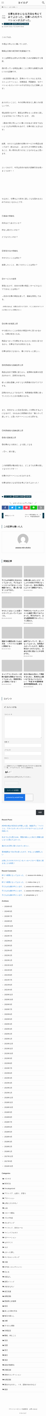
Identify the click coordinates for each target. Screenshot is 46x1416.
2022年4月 (8, 950)
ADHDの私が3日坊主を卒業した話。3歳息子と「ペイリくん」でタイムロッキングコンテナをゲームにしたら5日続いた (23, 828)
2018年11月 (8, 1102)
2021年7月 (8, 980)
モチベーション (10, 1237)
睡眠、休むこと (10, 1335)
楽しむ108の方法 (10, 1311)
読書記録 (7, 1370)
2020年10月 (8, 999)
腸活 (6, 1355)
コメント (8, 714)
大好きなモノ (9, 1286)
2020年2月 (8, 1034)
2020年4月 (8, 1024)
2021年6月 (8, 985)
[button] (5, 508)
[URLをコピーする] (41, 508)
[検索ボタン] (43, 2)
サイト (6, 758)
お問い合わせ (33, 1409)
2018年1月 (8, 1151)
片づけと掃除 (9, 1326)
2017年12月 (8, 1156)
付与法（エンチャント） (13, 1267)
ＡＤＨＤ (7, 1179)
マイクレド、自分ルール (13, 1228)
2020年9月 (8, 1004)
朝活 (6, 1306)
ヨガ (6, 1247)
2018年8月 (8, 1117)
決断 (6, 1321)
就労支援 (7, 1291)
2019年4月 (8, 1078)
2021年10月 (8, 965)
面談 (6, 1389)
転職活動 (25, 24)
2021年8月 (8, 975)
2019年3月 (8, 1083)
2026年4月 (8, 906)
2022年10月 (8, 926)
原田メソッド (9, 1282)
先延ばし (7, 1277)
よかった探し (8, 24)
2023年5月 (8, 921)
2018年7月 (8, 1122)
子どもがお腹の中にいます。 (13, 886)
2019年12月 (8, 1044)
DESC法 (7, 1183)
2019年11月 (8, 1048)
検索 (40, 812)
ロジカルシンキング (11, 1257)
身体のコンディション (12, 1375)
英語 (6, 1360)
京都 (6, 1262)
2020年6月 (8, 1014)
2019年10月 (8, 1053)
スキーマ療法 (9, 1213)
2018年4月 (8, 1137)
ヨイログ (23, 3)
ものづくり (8, 1242)
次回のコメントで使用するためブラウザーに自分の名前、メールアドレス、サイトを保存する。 (24, 766)
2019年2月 (8, 1088)
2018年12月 (8, 1098)
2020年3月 (8, 1029)
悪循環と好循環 (17, 24)
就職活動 (7, 1296)
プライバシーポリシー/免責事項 (18, 1409)
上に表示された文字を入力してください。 (18, 777)
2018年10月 (8, 1107)
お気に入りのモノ (11, 1203)
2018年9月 (8, 1112)
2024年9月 (8, 911)
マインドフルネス (11, 1233)
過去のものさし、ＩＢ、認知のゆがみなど (20, 1384)
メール (7, 750)
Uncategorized (9, 1188)
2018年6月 (8, 1127)
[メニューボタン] (2, 2)
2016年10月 (8, 1166)
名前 (6, 742)
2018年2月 (8, 1146)
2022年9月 (8, 931)
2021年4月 (8, 990)
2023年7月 (8, 916)
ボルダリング (9, 1223)
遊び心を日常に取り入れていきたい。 (16, 846)
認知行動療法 (9, 1365)
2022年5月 (8, 945)
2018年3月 (8, 1142)
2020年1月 (8, 1039)
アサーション (9, 1198)
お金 (6, 1208)
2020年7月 (8, 1009)
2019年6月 (8, 1073)
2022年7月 (8, 936)
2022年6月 (8, 941)
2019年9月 (8, 1058)
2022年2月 (8, 955)
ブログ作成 (8, 1218)
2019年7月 (8, 1068)
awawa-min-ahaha (23, 548)
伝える (6, 1272)
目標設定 (7, 1331)
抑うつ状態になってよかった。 (13, 875)
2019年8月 (8, 1063)
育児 (6, 1350)
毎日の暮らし (9, 1316)
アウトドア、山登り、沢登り (15, 1193)
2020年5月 (8, 1019)
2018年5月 (8, 1132)
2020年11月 (8, 995)
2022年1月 (8, 960)
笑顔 (6, 1340)
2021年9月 (8, 970)
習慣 (6, 1345)
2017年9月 (8, 1161)
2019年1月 (8, 1093)
